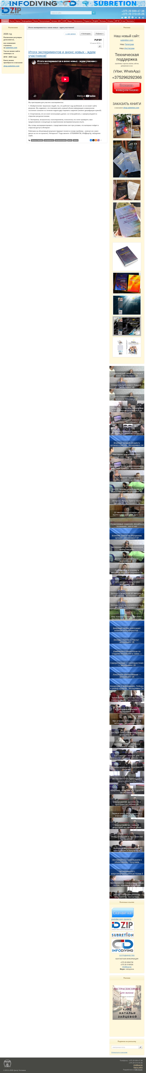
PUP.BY (98, 39)
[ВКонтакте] (129, 18)
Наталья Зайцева (37, 140)
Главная (5, 21)
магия (70, 140)
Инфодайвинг (27, 21)
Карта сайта (138, 1067)
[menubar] (68, 21)
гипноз (75, 140)
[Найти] (94, 12)
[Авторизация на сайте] (143, 18)
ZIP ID (117, 21)
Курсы (18, 21)
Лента (12, 21)
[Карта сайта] (136, 18)
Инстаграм (129, 48)
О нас (123, 21)
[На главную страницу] (122, 18)
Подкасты (87, 21)
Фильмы (103, 21)
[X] (93, 140)
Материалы (78, 21)
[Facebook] (132, 18)
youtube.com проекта (121, 919)
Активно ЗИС (56, 21)
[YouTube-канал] (125, 18)
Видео (70, 21)
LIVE (64, 21)
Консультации (45, 21)
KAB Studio (138, 1069)
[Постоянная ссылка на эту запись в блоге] (100, 46)
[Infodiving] (12, 11)
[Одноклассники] (96, 140)
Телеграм (129, 44)
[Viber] (98, 140)
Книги (36, 21)
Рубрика (99, 33)
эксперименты (48, 140)
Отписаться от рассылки (119, 1052)
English (95, 21)
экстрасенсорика (60, 140)
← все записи (70, 34)
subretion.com (11, 47)
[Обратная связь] (139, 18)
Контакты (130, 21)
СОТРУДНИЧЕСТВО (126, 955)
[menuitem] (5, 21)
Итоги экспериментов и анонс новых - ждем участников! (61, 53)
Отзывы (110, 21)
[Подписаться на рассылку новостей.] (140, 1047)
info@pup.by (126, 967)
